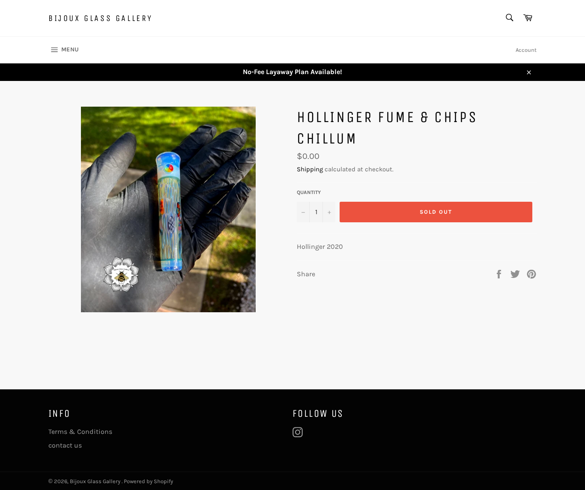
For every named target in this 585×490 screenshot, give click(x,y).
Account (526, 50)
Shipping (310, 169)
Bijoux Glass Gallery (100, 18)
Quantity (309, 192)
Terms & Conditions (80, 431)
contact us (65, 445)
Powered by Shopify (148, 481)
